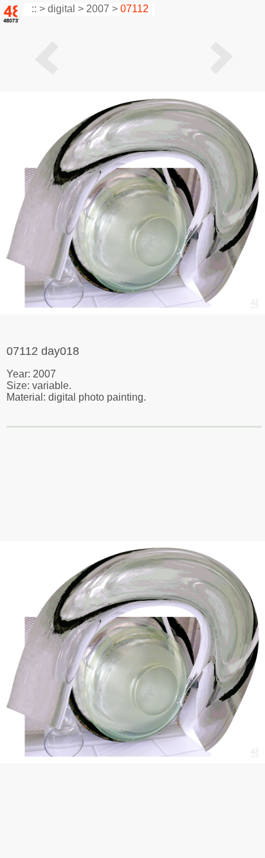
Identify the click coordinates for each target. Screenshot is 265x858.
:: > (37, 8)
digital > (66, 8)
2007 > (102, 8)
